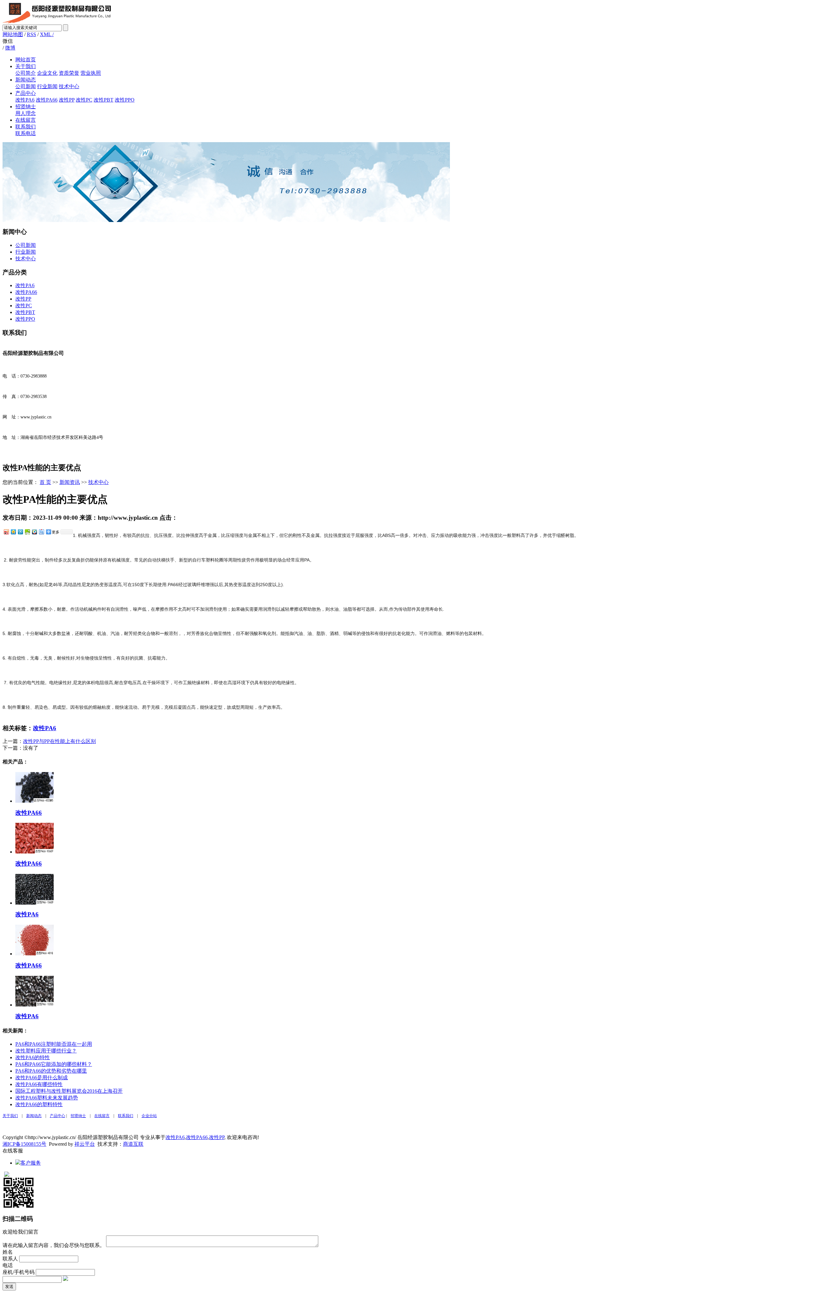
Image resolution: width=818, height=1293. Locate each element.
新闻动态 (25, 79)
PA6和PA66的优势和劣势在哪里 (51, 1071)
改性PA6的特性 (32, 1057)
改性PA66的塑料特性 (39, 1104)
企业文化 (47, 73)
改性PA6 (25, 100)
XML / (47, 34)
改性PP (66, 100)
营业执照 (91, 73)
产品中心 (25, 93)
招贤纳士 (25, 106)
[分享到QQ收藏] (34, 532)
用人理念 (25, 113)
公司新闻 (25, 86)
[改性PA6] (34, 903)
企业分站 (149, 1115)
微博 (10, 47)
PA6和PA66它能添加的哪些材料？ (53, 1064)
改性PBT (103, 100)
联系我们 (25, 126)
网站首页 (25, 59)
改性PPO (125, 100)
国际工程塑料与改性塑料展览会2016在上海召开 (69, 1091)
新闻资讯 (69, 482)
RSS (31, 34)
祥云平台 (84, 1144)
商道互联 (133, 1144)
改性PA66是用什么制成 (41, 1077)
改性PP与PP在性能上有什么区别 (59, 741)
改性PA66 (47, 100)
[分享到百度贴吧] (41, 532)
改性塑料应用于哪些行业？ (46, 1050)
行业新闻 (47, 86)
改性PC (84, 100)
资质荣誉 (69, 73)
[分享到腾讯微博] (20, 532)
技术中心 (69, 86)
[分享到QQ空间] (13, 532)
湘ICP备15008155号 (24, 1144)
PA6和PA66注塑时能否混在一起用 (53, 1044)
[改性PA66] (34, 801)
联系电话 (25, 133)
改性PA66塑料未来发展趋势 (46, 1097)
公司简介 (25, 73)
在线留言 (25, 120)
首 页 (45, 482)
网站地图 (13, 34)
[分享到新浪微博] (6, 532)
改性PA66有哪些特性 (39, 1084)
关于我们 (25, 66)
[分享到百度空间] (27, 532)
